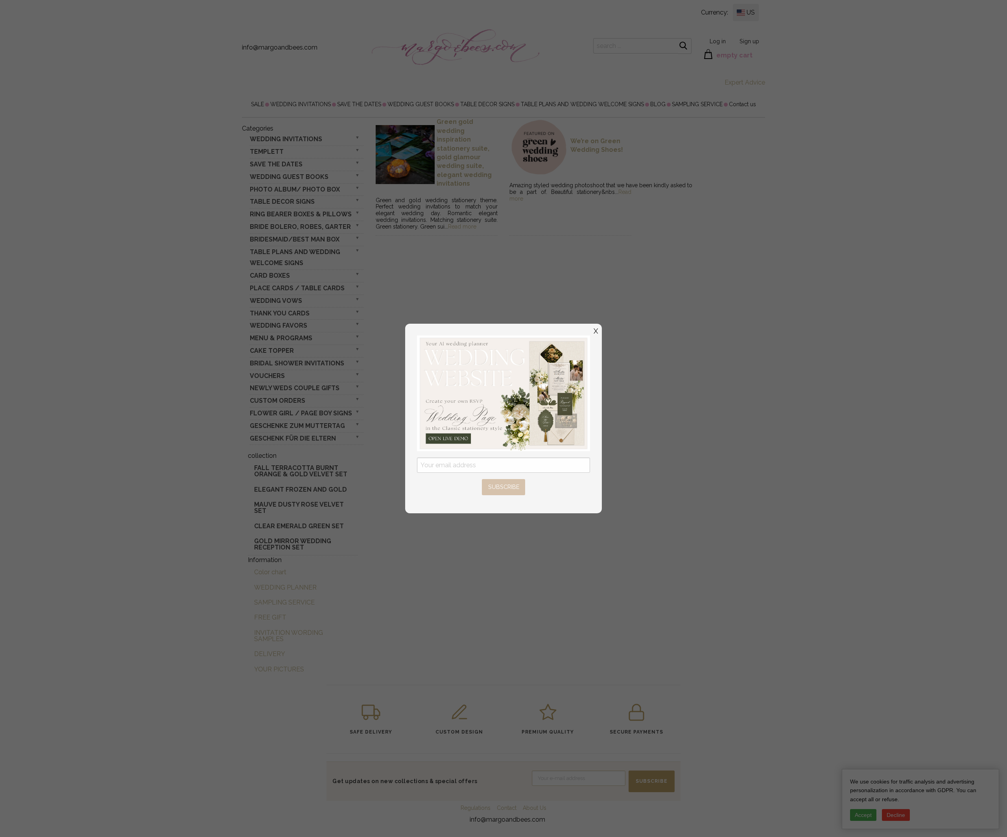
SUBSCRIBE (503, 486)
